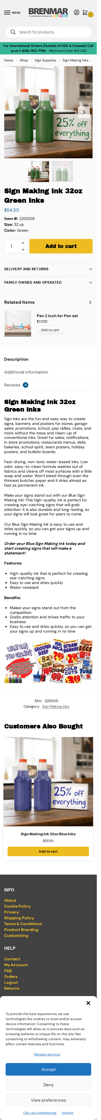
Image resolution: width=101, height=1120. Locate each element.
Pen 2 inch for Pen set (57, 315)
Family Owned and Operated (33, 282)
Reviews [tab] (15, 385)
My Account (16, 964)
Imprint (68, 1113)
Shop (24, 60)
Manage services (47, 1054)
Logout (11, 982)
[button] (88, 1003)
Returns (11, 988)
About (10, 900)
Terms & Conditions (23, 923)
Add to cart (61, 246)
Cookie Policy (17, 906)
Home (8, 60)
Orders (10, 976)
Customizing (16, 935)
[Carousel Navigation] (85, 302)
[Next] (90, 302)
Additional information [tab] (26, 372)
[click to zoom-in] (50, 112)
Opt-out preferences (39, 1113)
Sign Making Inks (75, 60)
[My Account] (76, 12)
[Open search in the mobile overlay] (48, 32)
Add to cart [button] (48, 851)
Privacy (11, 912)
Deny (48, 1085)
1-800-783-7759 (32, 51)
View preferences (48, 1100)
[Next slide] (84, 112)
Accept (48, 1069)
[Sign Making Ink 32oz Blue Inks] (48, 781)
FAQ (8, 970)
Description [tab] (16, 359)
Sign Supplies (45, 60)
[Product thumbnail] (20, 323)
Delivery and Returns (26, 269)
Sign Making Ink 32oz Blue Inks (48, 834)
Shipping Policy (19, 917)
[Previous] (82, 302)
